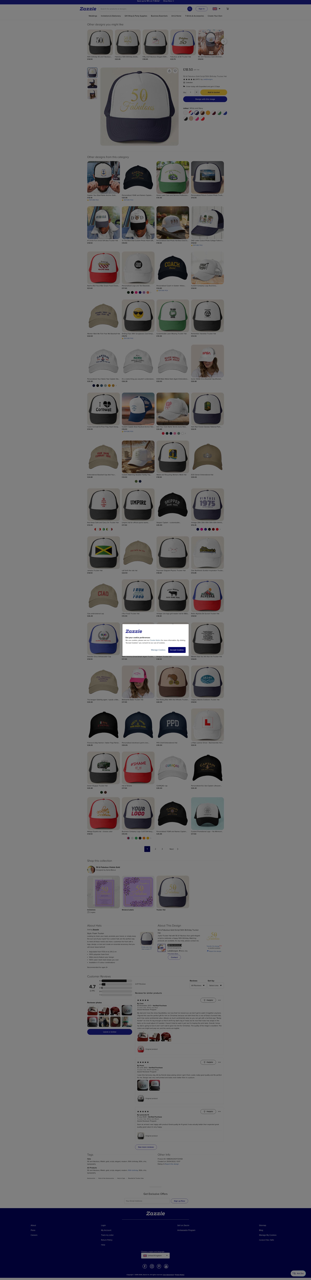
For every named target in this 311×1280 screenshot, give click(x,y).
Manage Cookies (158, 650)
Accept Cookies (177, 650)
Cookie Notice (155, 640)
